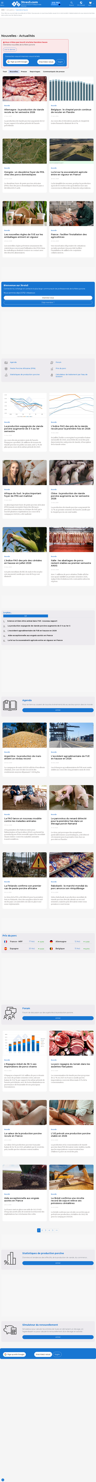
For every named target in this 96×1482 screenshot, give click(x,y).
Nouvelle (7, 105)
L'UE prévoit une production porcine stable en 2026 (70, 1134)
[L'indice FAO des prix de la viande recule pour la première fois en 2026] (71, 405)
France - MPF (16, 941)
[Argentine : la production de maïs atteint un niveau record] (24, 735)
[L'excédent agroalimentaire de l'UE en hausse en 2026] (71, 735)
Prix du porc (61, 368)
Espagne (14, 948)
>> (57, 1230)
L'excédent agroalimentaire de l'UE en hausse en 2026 (32, 631)
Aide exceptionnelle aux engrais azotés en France (30, 635)
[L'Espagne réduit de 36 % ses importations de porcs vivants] (24, 1043)
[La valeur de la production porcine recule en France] (24, 1112)
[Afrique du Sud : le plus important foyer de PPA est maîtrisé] (24, 472)
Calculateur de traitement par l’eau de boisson (71, 375)
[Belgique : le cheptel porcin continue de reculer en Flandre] (71, 88)
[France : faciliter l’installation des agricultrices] (71, 213)
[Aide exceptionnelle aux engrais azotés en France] (24, 1177)
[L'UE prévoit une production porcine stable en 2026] (71, 1112)
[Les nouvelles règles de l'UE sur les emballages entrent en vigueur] (24, 213)
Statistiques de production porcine (25, 374)
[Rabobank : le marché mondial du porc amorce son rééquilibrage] (71, 864)
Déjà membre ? (48, 302)
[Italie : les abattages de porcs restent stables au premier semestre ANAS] (71, 539)
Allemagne (61, 941)
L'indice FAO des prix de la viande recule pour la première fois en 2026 (70, 427)
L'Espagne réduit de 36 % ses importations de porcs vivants (20, 1065)
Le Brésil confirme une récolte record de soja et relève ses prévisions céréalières (67, 1201)
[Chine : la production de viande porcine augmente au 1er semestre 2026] (71, 472)
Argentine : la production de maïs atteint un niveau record (22, 757)
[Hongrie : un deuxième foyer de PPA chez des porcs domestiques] (24, 151)
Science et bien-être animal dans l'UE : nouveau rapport (32, 621)
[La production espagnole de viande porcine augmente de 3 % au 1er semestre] (24, 405)
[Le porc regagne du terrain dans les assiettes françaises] (71, 1043)
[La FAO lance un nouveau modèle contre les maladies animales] (24, 797)
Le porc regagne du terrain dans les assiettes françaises (70, 1065)
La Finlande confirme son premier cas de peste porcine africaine (22, 887)
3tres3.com (29, 2)
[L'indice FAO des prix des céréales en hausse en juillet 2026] (24, 539)
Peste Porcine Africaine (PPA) (22, 368)
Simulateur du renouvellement (40, 1324)
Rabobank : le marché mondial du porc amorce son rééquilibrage (69, 887)
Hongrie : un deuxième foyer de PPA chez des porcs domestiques (24, 173)
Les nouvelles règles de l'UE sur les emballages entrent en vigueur (23, 235)
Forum (58, 362)
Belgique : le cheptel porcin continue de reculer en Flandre (71, 111)
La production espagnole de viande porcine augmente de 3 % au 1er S (39, 626)
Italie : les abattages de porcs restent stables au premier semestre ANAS (71, 563)
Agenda (13, 362)
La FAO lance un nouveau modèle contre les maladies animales (23, 819)
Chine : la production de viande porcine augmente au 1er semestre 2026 (70, 496)
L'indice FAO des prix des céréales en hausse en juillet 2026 (23, 561)
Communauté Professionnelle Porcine (31, 5)
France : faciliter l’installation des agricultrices (69, 235)
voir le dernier (9, 49)
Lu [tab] (26, 616)
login (60, 61)
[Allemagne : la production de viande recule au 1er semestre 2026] (24, 88)
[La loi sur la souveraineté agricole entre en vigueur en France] (71, 151)
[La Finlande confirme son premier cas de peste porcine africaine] (24, 864)
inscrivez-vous (46, 61)
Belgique (60, 948)
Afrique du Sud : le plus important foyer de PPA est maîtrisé (22, 494)
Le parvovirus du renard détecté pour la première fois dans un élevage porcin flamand (69, 821)
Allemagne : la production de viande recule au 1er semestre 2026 (24, 111)
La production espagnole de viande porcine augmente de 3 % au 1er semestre (23, 429)
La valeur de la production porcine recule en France (23, 1134)
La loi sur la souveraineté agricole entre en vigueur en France (69, 173)
